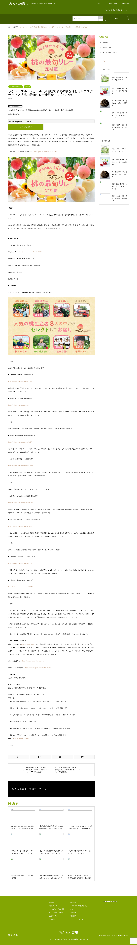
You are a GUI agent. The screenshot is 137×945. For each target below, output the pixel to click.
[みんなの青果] (68, 934)
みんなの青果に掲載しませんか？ (117, 10)
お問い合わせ (84, 939)
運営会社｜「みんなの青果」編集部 (66, 939)
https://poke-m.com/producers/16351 (20, 381)
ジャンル (100, 3)
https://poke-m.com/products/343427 (45, 151)
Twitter (9, 935)
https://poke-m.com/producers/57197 (20, 442)
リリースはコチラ (26, 127)
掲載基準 (73, 912)
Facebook (11, 935)
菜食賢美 (106, 42)
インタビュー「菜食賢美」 (57, 909)
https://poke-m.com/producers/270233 (20, 502)
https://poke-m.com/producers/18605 (20, 526)
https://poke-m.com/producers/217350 (20, 465)
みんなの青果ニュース (16, 86)
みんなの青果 (111, 935)
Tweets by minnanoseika (106, 61)
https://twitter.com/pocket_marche (33, 661)
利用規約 (52, 919)
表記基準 (73, 916)
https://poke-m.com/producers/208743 (20, 587)
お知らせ (52, 902)
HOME (51, 939)
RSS (17, 935)
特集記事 (125, 3)
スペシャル (113, 3)
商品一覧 (73, 902)
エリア (88, 3)
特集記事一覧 (53, 906)
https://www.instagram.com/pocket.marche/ (38, 667)
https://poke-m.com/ (27, 644)
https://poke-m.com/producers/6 (18, 405)
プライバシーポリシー (77, 919)
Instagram (14, 935)
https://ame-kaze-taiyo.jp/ (21, 738)
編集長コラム (107, 47)
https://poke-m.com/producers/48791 (20, 563)
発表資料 (27, 86)
